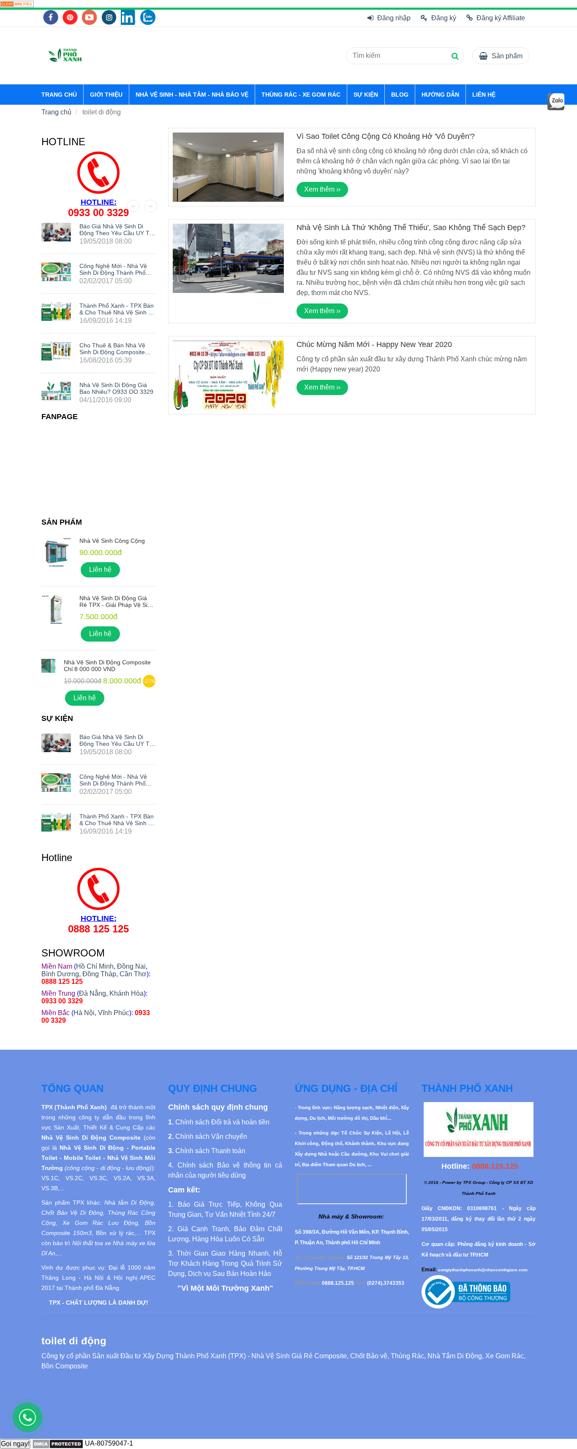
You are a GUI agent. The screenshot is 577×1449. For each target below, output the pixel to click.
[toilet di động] (17, 3)
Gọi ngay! (15, 1443)
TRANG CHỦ (59, 94)
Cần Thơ (133, 974)
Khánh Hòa (126, 993)
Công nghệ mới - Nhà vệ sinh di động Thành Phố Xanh (113, 273)
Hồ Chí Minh (95, 966)
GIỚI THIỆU (106, 94)
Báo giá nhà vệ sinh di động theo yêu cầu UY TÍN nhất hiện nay (117, 233)
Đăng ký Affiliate (500, 18)
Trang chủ (56, 112)
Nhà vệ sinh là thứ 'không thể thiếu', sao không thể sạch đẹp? (411, 227)
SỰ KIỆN (366, 94)
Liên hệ (100, 569)
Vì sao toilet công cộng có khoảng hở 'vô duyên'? (386, 136)
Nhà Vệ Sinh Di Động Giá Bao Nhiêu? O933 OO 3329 (116, 388)
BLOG (399, 94)
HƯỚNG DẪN (440, 94)
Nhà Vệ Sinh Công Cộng (112, 540)
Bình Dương (60, 974)
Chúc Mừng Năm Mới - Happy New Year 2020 (374, 344)
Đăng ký (443, 18)
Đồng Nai (131, 966)
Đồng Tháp (99, 974)
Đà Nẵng (92, 993)
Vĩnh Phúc (113, 1012)
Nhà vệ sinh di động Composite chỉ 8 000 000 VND (107, 665)
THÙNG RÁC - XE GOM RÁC (300, 94)
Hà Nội (84, 1012)
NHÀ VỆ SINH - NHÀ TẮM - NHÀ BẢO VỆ (192, 94)
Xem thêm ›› (322, 189)
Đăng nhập (394, 18)
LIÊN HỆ (483, 94)
